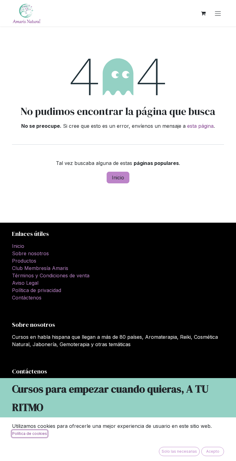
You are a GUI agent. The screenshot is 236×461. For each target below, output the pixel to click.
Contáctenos (26, 298)
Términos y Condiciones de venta (50, 275)
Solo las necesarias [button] (179, 451)
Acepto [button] (212, 451)
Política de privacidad (36, 290)
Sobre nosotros (30, 253)
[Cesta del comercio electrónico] (203, 13)
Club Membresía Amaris (40, 268)
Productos (24, 261)
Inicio (118, 177)
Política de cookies (29, 433)
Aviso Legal (25, 283)
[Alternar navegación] (218, 13)
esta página (200, 126)
